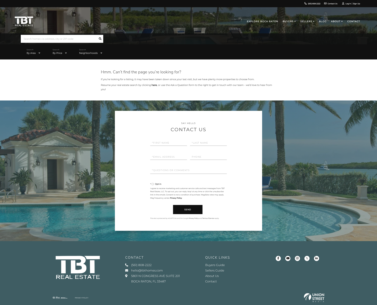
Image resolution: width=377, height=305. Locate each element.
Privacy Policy (176, 198)
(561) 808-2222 (314, 4)
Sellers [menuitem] (306, 21)
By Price (57, 53)
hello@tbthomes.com (147, 270)
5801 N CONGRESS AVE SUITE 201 (155, 278)
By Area (31, 53)
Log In (348, 4)
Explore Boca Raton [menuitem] (262, 21)
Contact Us (332, 4)
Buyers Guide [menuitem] (215, 265)
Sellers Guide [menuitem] (214, 270)
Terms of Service (208, 218)
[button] (100, 39)
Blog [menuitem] (323, 21)
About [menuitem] (335, 21)
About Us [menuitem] (212, 276)
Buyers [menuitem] (288, 21)
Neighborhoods (88, 53)
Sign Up (356, 4)
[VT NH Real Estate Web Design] (314, 297)
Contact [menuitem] (353, 21)
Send (187, 209)
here (154, 85)
